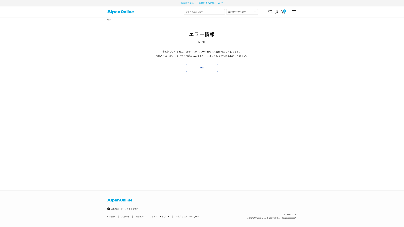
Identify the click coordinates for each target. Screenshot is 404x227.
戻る (202, 68)
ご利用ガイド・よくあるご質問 (124, 209)
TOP (109, 20)
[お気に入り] (270, 12)
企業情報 (111, 216)
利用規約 (139, 216)
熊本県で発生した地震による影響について (202, 3)
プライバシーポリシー (159, 216)
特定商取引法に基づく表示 (187, 216)
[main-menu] (294, 12)
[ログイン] (277, 12)
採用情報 (125, 216)
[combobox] (204, 12)
